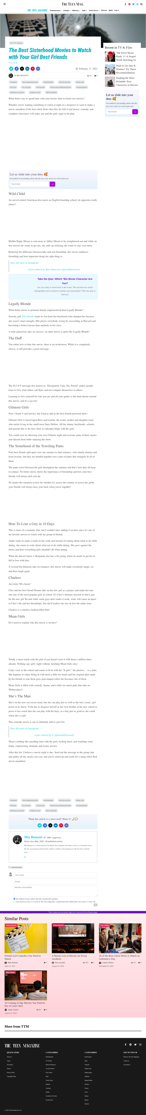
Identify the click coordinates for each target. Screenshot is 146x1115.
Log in (116, 10)
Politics (48, 1092)
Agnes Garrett (13, 1010)
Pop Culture (49, 1072)
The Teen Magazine (37, 10)
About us (9, 1057)
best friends (52, 92)
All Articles (10, 1065)
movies (13, 87)
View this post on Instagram (24, 262)
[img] (4, 4)
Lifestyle (87, 1065)
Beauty (86, 1096)
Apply (111, 10)
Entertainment (49, 1057)
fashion (14, 82)
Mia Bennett (22, 75)
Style (47, 1076)
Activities (48, 1088)
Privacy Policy (11, 1072)
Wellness (87, 1076)
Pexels (20, 43)
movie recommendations (61, 87)
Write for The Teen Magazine (131, 1057)
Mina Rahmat (13, 963)
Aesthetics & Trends (51, 1096)
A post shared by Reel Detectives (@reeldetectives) (54, 269)
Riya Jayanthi (60, 963)
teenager (41, 87)
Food (86, 1092)
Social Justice (49, 1100)
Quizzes (104, 10)
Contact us (126, 1061)
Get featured (126, 1065)
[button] (11, 69)
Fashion (87, 1084)
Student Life (88, 1068)
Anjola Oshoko (107, 963)
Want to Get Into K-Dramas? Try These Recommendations (126, 69)
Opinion (48, 1084)
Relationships (88, 1072)
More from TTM (17, 1026)
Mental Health (88, 1080)
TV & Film (125, 47)
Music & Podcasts (51, 1065)
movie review (65, 82)
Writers (9, 1068)
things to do (35, 92)
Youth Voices (49, 1080)
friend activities (17, 92)
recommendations (30, 82)
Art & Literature (50, 1068)
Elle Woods (28, 316)
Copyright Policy (11, 1076)
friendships (48, 82)
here (95, 912)
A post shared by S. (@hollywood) (54, 735)
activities (27, 87)
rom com (80, 82)
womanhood (82, 87)
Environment (88, 1057)
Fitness (87, 1088)
